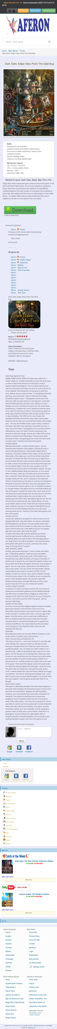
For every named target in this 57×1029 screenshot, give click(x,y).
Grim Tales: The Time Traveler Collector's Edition (34, 861)
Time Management (11, 829)
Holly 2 (31, 983)
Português (9, 959)
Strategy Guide (38, 966)
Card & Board (10, 804)
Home (4, 51)
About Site (33, 932)
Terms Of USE (34, 940)
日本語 (8, 966)
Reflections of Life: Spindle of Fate (39, 995)
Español (9, 943)
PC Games (23, 10)
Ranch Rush (10, 991)
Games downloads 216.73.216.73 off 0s (28, 3)
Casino (7, 840)
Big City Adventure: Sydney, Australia (16, 998)
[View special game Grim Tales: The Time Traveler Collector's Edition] (7, 867)
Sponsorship (34, 959)
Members (32, 947)
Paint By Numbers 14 (37, 1002)
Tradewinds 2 (11, 987)
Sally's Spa (10, 1014)
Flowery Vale (34, 987)
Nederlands (10, 955)
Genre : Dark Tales (18, 292)
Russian (9, 970)
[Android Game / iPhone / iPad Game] (12, 10)
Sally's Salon (10, 1006)
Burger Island (11, 1017)
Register (6, 766)
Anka (7, 979)
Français (9, 947)
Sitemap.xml (31, 1028)
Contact (32, 943)
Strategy (8, 836)
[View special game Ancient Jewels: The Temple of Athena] (7, 900)
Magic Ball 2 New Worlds (15, 1002)
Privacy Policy (34, 936)
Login (5, 763)
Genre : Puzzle (18, 229)
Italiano (8, 951)
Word (7, 807)
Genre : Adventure (19, 262)
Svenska (9, 962)
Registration (33, 955)
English (8, 936)
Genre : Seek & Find (19, 267)
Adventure (9, 825)
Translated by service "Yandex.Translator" (35, 1014)
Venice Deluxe (11, 1010)
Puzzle (22, 51)
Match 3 (8, 815)
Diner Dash (33, 979)
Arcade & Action (10, 793)
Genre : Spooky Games (20, 290)
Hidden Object (10, 811)
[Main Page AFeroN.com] (28, 25)
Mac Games (35, 10)
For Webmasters (35, 962)
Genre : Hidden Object (21, 260)
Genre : (14, 272)
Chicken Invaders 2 (13, 995)
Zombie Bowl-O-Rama (14, 983)
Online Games (48, 10)
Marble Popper (10, 818)
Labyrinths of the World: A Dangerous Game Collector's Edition (39, 1006)
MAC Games (13, 51)
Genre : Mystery (17, 265)
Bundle (7, 844)
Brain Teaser (9, 822)
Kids (7, 833)
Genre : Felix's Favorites (20, 270)
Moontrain (33, 991)
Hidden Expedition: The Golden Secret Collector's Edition (39, 998)
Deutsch (9, 940)
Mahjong (8, 796)
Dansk (8, 932)
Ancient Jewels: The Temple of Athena (34, 894)
